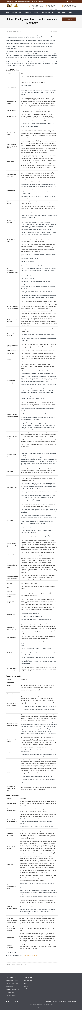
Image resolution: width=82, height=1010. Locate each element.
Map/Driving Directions (11, 995)
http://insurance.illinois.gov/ (30, 955)
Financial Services (46, 12)
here (28, 958)
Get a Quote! (14, 12)
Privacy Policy (62, 1001)
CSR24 (58, 12)
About (20, 12)
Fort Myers (37, 8)
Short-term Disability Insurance (48, 968)
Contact (71, 12)
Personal (36, 12)
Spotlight (64, 12)
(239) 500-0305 (11, 992)
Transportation (27, 988)
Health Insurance (11, 964)
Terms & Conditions (71, 1001)
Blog (53, 12)
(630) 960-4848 (11, 985)
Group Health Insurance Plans (15, 968)
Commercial (28, 12)
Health (25, 983)
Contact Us (48, 1001)
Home (7, 12)
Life (25, 985)
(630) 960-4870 (11, 986)
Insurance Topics (20, 964)
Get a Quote (54, 1001)
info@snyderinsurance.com (37, 6)
